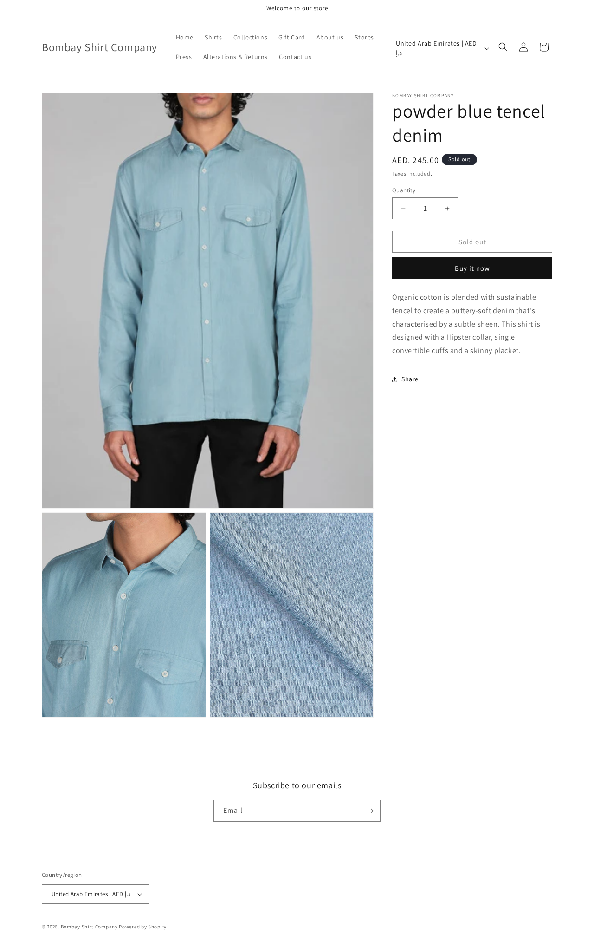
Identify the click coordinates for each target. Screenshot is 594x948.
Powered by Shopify (143, 926)
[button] (503, 47)
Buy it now (472, 268)
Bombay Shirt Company (89, 926)
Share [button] (410, 379)
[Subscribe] (370, 811)
